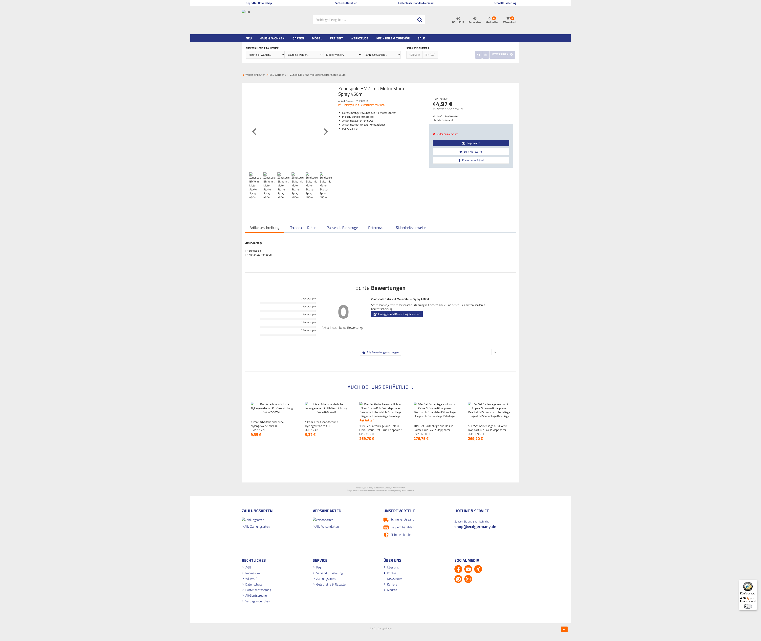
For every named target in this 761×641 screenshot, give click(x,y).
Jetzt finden (500, 54)
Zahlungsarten (326, 578)
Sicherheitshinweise (411, 227)
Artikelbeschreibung (264, 227)
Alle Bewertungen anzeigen (382, 352)
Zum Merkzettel (472, 151)
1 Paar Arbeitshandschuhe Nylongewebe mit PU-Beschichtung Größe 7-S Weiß (269, 426)
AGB (248, 567)
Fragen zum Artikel (473, 160)
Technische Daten (303, 227)
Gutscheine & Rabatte (331, 584)
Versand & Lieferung (329, 573)
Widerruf (250, 578)
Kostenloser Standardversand (446, 118)
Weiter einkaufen (255, 75)
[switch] (748, 606)
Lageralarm (473, 143)
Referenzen (376, 227)
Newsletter (394, 578)
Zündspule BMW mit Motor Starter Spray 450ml (400, 299)
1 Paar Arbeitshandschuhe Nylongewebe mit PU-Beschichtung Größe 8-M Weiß (324, 426)
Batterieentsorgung (258, 590)
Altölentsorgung (256, 595)
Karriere (392, 584)
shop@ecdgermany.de (475, 526)
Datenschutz (253, 584)
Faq (318, 567)
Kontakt (392, 573)
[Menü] (754, 582)
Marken (392, 590)
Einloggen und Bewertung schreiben (363, 105)
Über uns (393, 567)
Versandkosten (399, 487)
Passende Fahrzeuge (342, 227)
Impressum (252, 573)
